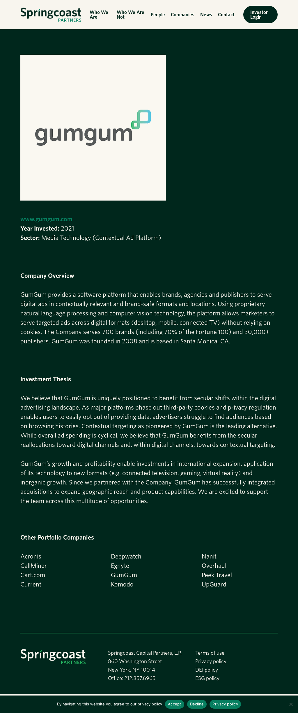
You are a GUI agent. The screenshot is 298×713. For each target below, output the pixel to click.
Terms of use (209, 652)
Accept (174, 704)
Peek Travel (217, 575)
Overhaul (214, 565)
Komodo (122, 584)
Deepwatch (126, 556)
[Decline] (291, 704)
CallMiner (33, 565)
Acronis (30, 556)
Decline (197, 704)
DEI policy (206, 669)
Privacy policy (210, 661)
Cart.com (32, 575)
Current (30, 584)
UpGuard (214, 584)
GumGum (124, 575)
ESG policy (207, 678)
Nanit (209, 556)
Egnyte (120, 565)
